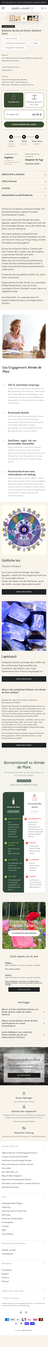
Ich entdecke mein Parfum (24, 933)
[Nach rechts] (42, 18)
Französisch (7, 1270)
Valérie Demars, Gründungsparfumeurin (19, 1153)
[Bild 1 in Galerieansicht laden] (12, 18)
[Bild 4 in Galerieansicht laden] (29, 18)
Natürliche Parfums (10, 1187)
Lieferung (6, 1207)
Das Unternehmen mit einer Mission (17, 1164)
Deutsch (5, 1277)
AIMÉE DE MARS (27, 1330)
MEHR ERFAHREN (24, 592)
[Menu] (3, 8)
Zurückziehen (8, 1234)
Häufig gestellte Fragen (12, 1203)
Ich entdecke (24, 1075)
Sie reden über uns (10, 1172)
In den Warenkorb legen (24, 124)
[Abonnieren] (45, 1298)
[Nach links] (5, 18)
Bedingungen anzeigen (32, 163)
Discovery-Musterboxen (12, 1218)
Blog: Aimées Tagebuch (12, 1175)
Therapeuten (7, 1254)
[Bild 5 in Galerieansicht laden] (35, 18)
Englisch (5, 1274)
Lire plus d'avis (24, 989)
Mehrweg (6, 1215)
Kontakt (5, 1226)
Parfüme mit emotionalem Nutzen (17, 1160)
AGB (4, 1230)
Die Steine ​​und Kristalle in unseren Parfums (21, 1183)
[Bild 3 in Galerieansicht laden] (24, 18)
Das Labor (6, 1168)
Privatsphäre (7, 1222)
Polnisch (5, 1281)
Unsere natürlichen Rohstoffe (15, 1156)
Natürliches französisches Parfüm (16, 1179)
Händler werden (9, 1250)
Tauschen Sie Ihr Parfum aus (14, 1211)
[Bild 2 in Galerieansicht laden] (18, 18)
